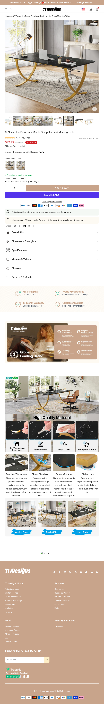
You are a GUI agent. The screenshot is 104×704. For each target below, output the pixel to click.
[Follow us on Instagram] (70, 572)
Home (8, 16)
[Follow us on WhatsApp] (54, 572)
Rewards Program (12, 626)
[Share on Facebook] (20, 226)
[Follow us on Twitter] (65, 572)
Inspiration (9, 608)
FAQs (57, 608)
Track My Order (11, 642)
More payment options (52, 202)
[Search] (11, 9)
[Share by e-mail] (33, 226)
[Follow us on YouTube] (81, 572)
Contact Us (59, 589)
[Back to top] (93, 686)
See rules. (78, 220)
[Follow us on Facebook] (60, 572)
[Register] (46, 660)
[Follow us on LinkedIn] (92, 572)
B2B (6, 638)
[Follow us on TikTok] (86, 572)
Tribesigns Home (12, 589)
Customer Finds (11, 593)
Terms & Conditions (62, 600)
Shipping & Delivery (62, 593)
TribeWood (59, 626)
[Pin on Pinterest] (24, 226)
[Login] (91, 9)
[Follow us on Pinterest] (76, 572)
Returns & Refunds (62, 597)
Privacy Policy (60, 604)
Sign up (61, 220)
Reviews (8, 612)
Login (69, 220)
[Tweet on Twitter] (29, 226)
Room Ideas (10, 604)
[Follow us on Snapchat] (97, 572)
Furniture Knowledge (13, 600)
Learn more (66, 212)
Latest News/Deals (13, 597)
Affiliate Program (12, 634)
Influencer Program (12, 630)
